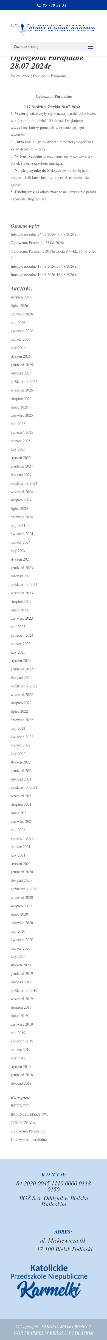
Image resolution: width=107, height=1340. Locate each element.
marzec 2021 (20, 846)
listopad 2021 (21, 779)
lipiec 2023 (19, 609)
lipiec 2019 (19, 1015)
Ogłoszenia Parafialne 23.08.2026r (37, 242)
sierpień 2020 (21, 905)
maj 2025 (18, 423)
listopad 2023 (21, 575)
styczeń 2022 (21, 762)
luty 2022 (18, 753)
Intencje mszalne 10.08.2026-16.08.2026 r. (44, 274)
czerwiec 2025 (22, 415)
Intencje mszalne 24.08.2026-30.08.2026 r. (44, 234)
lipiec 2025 (19, 407)
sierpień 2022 (21, 702)
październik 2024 (24, 483)
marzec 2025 (20, 440)
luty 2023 (18, 652)
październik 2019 (24, 990)
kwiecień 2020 (22, 939)
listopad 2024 (21, 474)
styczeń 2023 (21, 660)
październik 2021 (24, 787)
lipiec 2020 (19, 914)
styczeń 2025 (21, 457)
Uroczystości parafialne (29, 1139)
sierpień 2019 (21, 1007)
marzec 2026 (20, 339)
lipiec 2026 (19, 305)
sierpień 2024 (21, 499)
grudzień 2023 (22, 567)
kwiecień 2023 (22, 635)
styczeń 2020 (21, 964)
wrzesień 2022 (22, 694)
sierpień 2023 (21, 601)
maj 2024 (18, 525)
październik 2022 (24, 686)
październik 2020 (24, 888)
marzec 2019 (20, 1049)
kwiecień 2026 (22, 330)
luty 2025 (18, 449)
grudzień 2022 (22, 669)
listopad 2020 (21, 880)
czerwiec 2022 (22, 719)
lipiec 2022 (19, 711)
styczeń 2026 (21, 356)
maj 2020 (18, 931)
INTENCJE (20, 1105)
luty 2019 (18, 1058)
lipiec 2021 (19, 812)
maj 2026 (18, 322)
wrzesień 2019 (22, 998)
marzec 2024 (20, 542)
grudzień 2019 (22, 973)
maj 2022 (18, 728)
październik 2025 (24, 381)
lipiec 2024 (19, 508)
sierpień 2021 (21, 804)
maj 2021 (18, 829)
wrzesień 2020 (22, 897)
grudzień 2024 (22, 466)
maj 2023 (18, 626)
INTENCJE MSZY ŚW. (29, 1114)
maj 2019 (18, 1032)
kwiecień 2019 (22, 1041)
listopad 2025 (21, 373)
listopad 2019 (21, 981)
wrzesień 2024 (22, 491)
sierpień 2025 (21, 398)
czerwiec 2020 (22, 922)
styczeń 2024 (21, 559)
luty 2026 (18, 347)
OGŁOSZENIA (23, 1122)
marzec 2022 (20, 745)
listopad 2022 (21, 677)
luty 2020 (18, 956)
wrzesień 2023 (22, 592)
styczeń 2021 (21, 863)
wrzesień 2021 (22, 795)
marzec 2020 (20, 948)
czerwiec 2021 (22, 821)
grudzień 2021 (22, 770)
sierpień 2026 (21, 297)
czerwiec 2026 (22, 314)
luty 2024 (18, 550)
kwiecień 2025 (22, 432)
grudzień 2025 (22, 364)
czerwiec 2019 (22, 1024)
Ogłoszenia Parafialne (50, 75)
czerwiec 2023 (22, 618)
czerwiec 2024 (22, 516)
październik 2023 (24, 584)
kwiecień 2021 (22, 838)
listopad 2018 (21, 1083)
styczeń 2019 (21, 1066)
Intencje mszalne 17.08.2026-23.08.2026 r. (44, 266)
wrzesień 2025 (22, 390)
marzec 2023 (20, 643)
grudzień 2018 (22, 1074)
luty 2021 (18, 855)
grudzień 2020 (22, 871)
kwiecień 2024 (22, 533)
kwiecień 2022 (22, 736)
